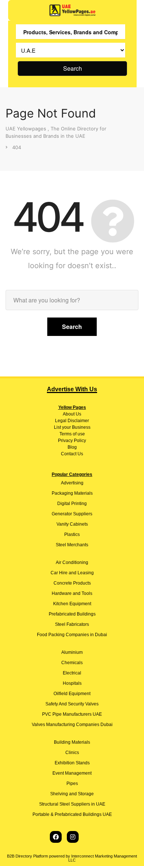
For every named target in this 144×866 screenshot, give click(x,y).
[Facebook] (56, 837)
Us (78, 414)
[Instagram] (73, 837)
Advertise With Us (72, 389)
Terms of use (72, 433)
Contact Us (72, 453)
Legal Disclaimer (72, 420)
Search (72, 68)
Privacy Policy (72, 440)
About (69, 414)
